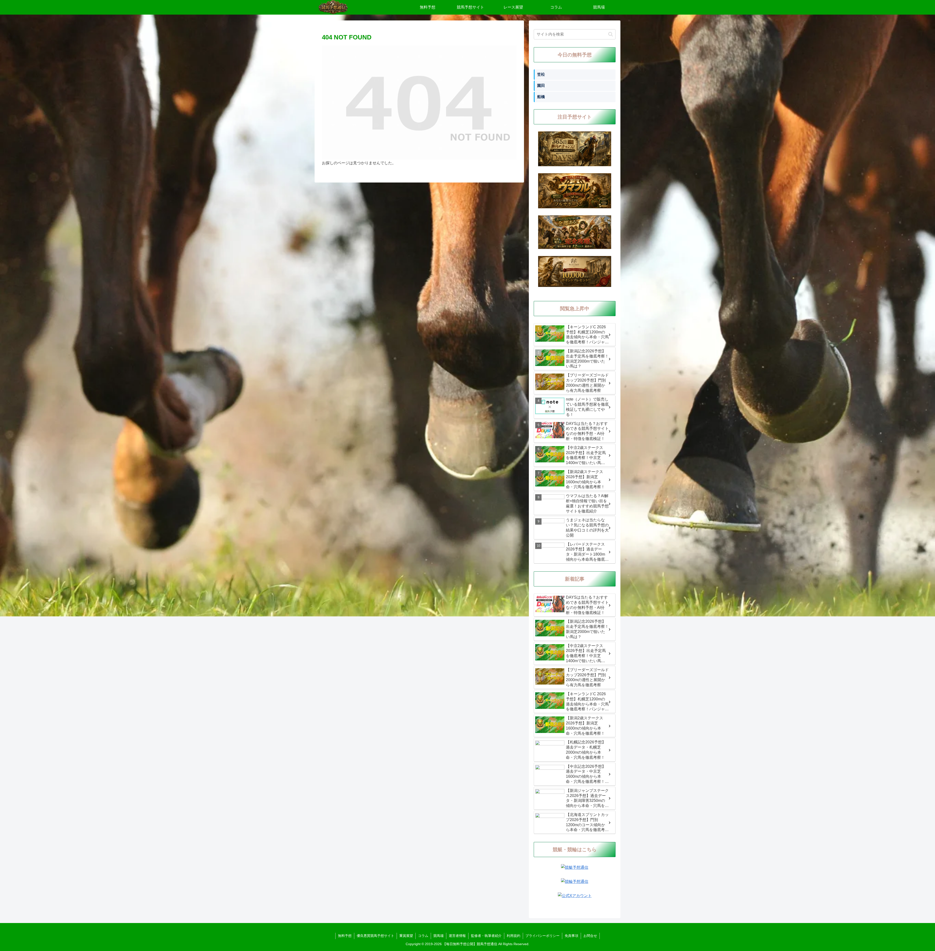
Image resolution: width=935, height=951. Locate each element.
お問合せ (590, 936)
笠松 (541, 74)
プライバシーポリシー (542, 936)
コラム (423, 936)
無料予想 (345, 936)
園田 (541, 85)
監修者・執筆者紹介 (486, 936)
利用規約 (513, 936)
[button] (610, 34)
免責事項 (571, 936)
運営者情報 (457, 936)
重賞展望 (406, 936)
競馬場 (438, 936)
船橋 (541, 97)
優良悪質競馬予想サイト (375, 936)
